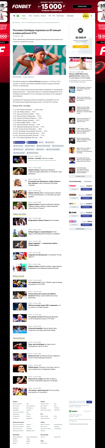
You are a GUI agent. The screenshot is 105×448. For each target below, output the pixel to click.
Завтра (28, 426)
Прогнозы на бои (17, 428)
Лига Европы (29, 408)
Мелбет (28, 441)
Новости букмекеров (31, 437)
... (89, 18)
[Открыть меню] (14, 16)
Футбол (15, 401)
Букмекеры (70, 16)
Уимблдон (56, 426)
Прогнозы (36, 16)
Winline (28, 439)
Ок (89, 402)
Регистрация (86, 189)
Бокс (55, 418)
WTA (53, 16)
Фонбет (15, 439)
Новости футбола (17, 404)
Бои (42, 414)
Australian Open (58, 424)
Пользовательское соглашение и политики (78, 424)
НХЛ (55, 406)
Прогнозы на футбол (18, 412)
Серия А (28, 416)
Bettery (15, 443)
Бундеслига (29, 418)
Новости (43, 16)
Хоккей (43, 401)
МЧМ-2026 (56, 410)
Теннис (24, 16)
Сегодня (28, 424)
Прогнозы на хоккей (18, 426)
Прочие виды (44, 435)
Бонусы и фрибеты (18, 437)
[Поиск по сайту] (92, 16)
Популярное (16, 414)
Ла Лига (28, 414)
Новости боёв (44, 416)
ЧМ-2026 (28, 410)
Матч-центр (16, 406)
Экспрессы (29, 428)
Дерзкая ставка (30, 430)
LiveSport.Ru (17, 22)
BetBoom (15, 441)
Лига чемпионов (30, 406)
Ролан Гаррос (60, 16)
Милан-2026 (57, 437)
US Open (43, 430)
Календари (16, 408)
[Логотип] (18, 16)
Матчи (30, 16)
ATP (50, 16)
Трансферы (16, 410)
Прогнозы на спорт (18, 422)
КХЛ (55, 404)
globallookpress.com (28, 76)
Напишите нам (87, 411)
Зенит (27, 443)
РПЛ (27, 404)
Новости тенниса (45, 424)
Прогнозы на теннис (18, 430)
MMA (55, 416)
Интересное (16, 416)
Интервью (15, 418)
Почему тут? (74, 189)
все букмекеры (88, 181)
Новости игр (44, 443)
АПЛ (27, 412)
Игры (42, 441)
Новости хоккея (45, 404)
